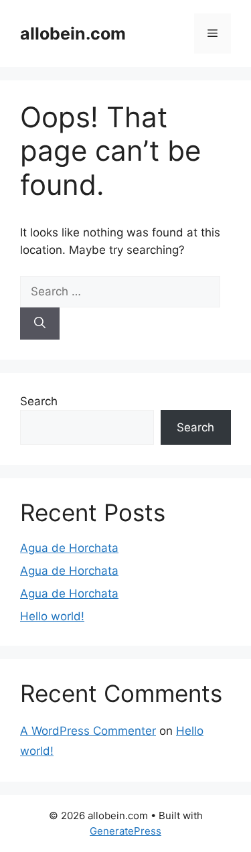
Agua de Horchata (69, 548)
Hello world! (52, 616)
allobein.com (73, 33)
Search (39, 401)
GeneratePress (125, 831)
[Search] (40, 323)
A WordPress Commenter (88, 730)
